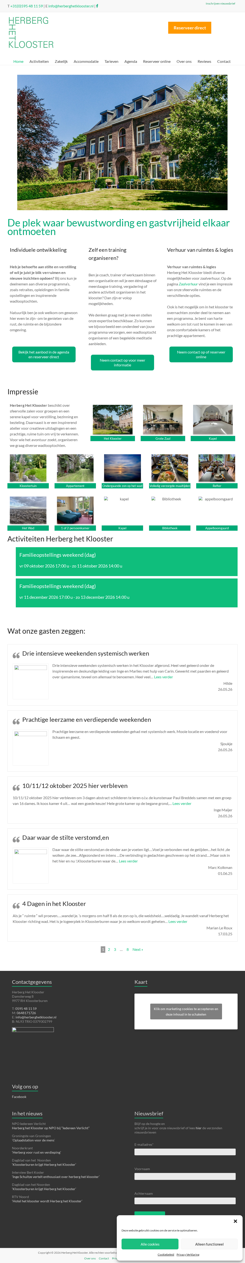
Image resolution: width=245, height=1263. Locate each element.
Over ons (184, 61)
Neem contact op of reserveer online (201, 354)
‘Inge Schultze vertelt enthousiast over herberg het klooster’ (56, 1177)
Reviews (204, 61)
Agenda (130, 61)
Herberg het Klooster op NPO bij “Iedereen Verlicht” (50, 1128)
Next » (138, 949)
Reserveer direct (190, 27)
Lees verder (163, 676)
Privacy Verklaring (188, 1254)
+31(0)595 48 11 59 (26, 6)
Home (18, 61)
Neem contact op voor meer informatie (122, 362)
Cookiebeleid (166, 1254)
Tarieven (111, 61)
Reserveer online (157, 61)
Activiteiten (39, 61)
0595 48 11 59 (26, 1008)
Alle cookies (150, 1244)
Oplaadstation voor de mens (33, 1140)
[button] (235, 1221)
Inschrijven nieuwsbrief (219, 0)
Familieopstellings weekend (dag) (57, 554)
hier (199, 1128)
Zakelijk (61, 61)
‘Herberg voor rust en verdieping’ (36, 1152)
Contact (224, 61)
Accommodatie (86, 61)
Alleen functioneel (209, 1244)
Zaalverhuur (188, 284)
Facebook (19, 1097)
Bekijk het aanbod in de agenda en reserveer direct (43, 354)
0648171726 (26, 1013)
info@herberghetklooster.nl (71, 6)
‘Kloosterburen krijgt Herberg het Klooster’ (44, 1164)
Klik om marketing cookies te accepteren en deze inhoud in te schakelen (186, 1011)
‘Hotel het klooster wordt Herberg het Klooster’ (47, 1201)
